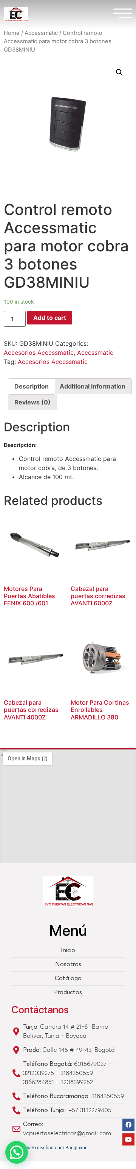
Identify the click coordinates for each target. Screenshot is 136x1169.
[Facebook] (128, 1125)
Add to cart (49, 317)
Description (31, 386)
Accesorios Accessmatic (39, 352)
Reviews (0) (32, 402)
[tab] (31, 386)
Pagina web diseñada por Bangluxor (49, 1147)
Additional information (92, 386)
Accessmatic (41, 33)
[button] (16, 1152)
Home (12, 33)
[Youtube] (128, 1139)
